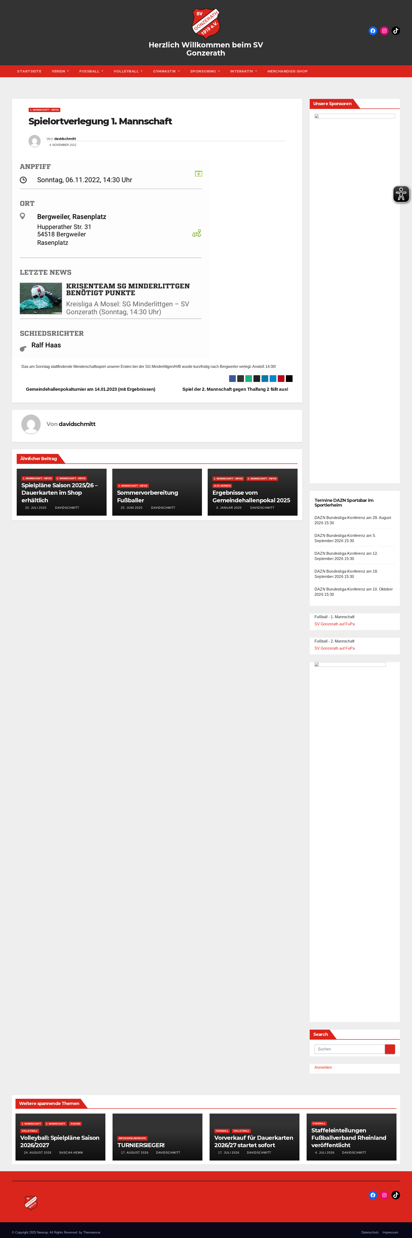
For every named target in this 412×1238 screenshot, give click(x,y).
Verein (59, 71)
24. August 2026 (38, 1152)
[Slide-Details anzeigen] (354, 292)
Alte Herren (222, 485)
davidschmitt (65, 139)
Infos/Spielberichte (132, 1138)
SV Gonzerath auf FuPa (334, 624)
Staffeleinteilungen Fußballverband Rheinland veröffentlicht (348, 1138)
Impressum (390, 1232)
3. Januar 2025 (229, 507)
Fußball (90, 71)
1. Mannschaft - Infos (44, 109)
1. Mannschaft (31, 1123)
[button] (397, 71)
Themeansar (91, 1232)
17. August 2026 (135, 1152)
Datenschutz (370, 1232)
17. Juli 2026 (229, 1152)
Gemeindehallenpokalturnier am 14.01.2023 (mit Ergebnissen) (90, 389)
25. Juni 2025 (132, 507)
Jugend (75, 1123)
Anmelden (323, 1067)
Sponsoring (203, 71)
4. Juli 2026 (325, 1152)
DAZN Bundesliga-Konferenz (339, 518)
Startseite (29, 71)
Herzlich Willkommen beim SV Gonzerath (206, 49)
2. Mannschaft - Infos (71, 478)
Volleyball (127, 71)
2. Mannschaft (55, 1123)
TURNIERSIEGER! (141, 1145)
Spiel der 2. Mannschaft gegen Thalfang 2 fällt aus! (235, 389)
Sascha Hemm (71, 1152)
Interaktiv (242, 71)
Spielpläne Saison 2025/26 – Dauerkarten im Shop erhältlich (59, 492)
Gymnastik (165, 71)
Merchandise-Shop (288, 71)
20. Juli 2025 (35, 507)
